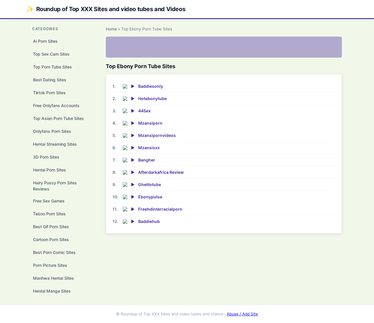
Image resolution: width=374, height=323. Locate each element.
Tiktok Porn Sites (49, 92)
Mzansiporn (150, 123)
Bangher (146, 159)
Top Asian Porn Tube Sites (58, 118)
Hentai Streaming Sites (55, 144)
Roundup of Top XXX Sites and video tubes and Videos (105, 9)
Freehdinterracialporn (160, 209)
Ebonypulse (150, 196)
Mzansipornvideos (157, 135)
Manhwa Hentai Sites (53, 278)
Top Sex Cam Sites (51, 53)
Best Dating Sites (49, 79)
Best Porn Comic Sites (54, 252)
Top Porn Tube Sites (52, 66)
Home (111, 29)
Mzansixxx (149, 147)
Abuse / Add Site (242, 314)
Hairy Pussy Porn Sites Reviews (55, 185)
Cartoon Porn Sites (51, 239)
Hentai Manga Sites (52, 290)
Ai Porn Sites (45, 41)
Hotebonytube (152, 98)
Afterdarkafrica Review (161, 172)
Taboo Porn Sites (49, 213)
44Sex (144, 110)
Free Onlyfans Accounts (56, 105)
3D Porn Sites (46, 156)
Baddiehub (149, 221)
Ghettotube (149, 184)
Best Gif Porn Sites (51, 226)
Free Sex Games (49, 200)
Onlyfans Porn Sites (52, 131)
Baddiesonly (150, 86)
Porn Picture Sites (50, 265)
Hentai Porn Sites (49, 169)
